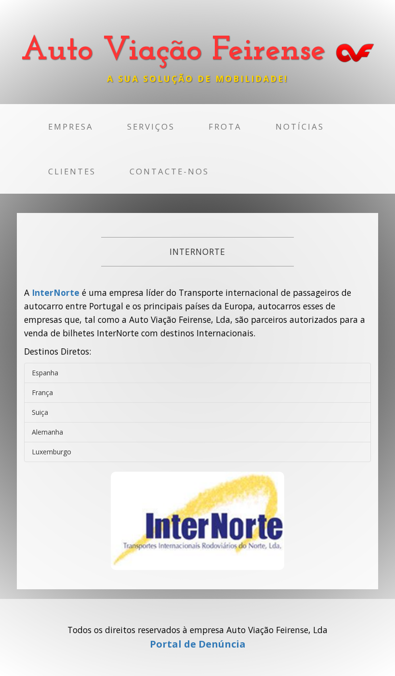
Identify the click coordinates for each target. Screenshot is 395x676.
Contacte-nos (169, 171)
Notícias (300, 126)
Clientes (72, 171)
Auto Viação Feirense (178, 51)
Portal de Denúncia (198, 643)
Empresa (70, 126)
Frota (225, 126)
